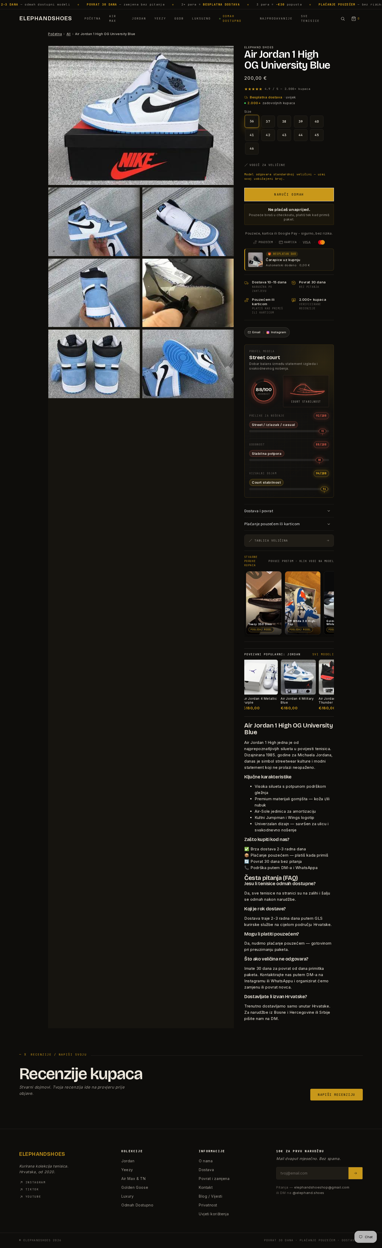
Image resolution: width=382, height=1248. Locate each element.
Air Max (112, 18)
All (69, 34)
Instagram (35, 1182)
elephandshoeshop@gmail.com (322, 1187)
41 (252, 135)
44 (301, 135)
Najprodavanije (276, 18)
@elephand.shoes (308, 1193)
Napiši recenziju (336, 1094)
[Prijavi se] (355, 1173)
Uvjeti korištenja (214, 1214)
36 (252, 121)
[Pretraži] (342, 18)
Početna (92, 18)
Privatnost (208, 1205)
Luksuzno (201, 18)
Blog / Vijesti (210, 1196)
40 (317, 121)
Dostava (206, 1169)
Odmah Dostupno (137, 1205)
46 (252, 148)
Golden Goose (134, 1187)
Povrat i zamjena (214, 1178)
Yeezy (160, 18)
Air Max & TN (133, 1178)
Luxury (127, 1196)
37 (268, 121)
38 (284, 121)
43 (284, 135)
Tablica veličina (271, 540)
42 (268, 135)
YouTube (33, 1196)
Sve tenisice (310, 18)
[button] (289, 194)
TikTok (32, 1189)
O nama (206, 1161)
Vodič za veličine (267, 165)
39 (301, 121)
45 (317, 135)
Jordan (139, 18)
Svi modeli (323, 654)
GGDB (179, 18)
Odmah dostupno (232, 18)
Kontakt (206, 1187)
